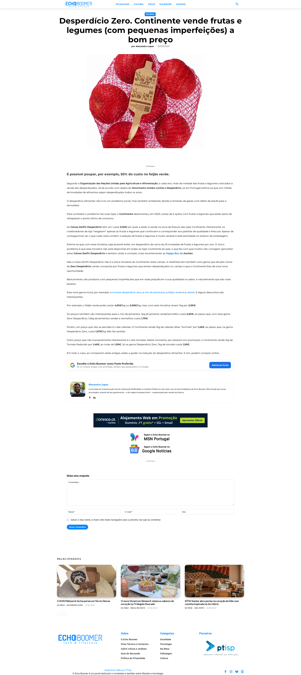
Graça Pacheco (137, 608)
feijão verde (175, 292)
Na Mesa (150, 14)
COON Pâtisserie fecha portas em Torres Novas (83, 600)
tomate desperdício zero (127, 292)
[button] (237, 4)
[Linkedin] (94, 397)
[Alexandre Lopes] (77, 390)
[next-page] (64, 614)
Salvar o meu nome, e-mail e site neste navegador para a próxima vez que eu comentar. (116, 519)
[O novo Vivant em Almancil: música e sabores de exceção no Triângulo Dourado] (150, 581)
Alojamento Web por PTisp (118, 670)
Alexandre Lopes (145, 46)
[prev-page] (59, 614)
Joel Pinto (199, 608)
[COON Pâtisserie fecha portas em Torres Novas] (86, 581)
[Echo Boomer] (79, 4)
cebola (191, 292)
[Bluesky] (236, 671)
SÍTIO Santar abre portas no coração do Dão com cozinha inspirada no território (212, 602)
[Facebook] (90, 397)
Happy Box (172, 253)
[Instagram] (231, 671)
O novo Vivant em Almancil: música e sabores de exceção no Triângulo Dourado (147, 602)
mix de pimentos (155, 292)
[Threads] (242, 671)
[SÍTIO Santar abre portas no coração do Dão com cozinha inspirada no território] (214, 581)
